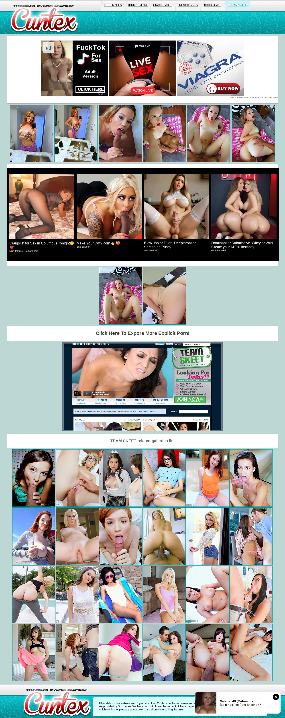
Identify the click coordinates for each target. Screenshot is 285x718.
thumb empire (138, 5)
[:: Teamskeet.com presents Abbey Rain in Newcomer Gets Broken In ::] (120, 536)
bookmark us (238, 5)
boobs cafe (212, 5)
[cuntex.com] (57, 701)
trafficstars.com (269, 97)
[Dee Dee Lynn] (33, 536)
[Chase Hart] (77, 478)
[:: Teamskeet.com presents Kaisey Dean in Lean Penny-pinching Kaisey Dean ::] (164, 652)
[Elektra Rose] (77, 594)
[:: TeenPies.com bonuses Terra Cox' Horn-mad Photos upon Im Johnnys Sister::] (120, 652)
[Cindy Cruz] (120, 594)
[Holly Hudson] (207, 594)
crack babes (162, 5)
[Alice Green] (77, 652)
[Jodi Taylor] (207, 478)
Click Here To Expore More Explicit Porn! (142, 333)
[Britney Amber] (164, 594)
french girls (188, 5)
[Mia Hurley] (251, 594)
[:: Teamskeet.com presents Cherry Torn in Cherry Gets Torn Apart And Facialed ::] (77, 536)
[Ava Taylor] (164, 478)
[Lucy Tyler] (207, 536)
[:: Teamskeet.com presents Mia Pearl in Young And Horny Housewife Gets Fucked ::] (33, 594)
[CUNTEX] (44, 17)
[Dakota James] (164, 536)
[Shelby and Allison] (120, 478)
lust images (113, 5)
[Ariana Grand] (33, 478)
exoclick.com (246, 97)
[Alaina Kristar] (251, 478)
